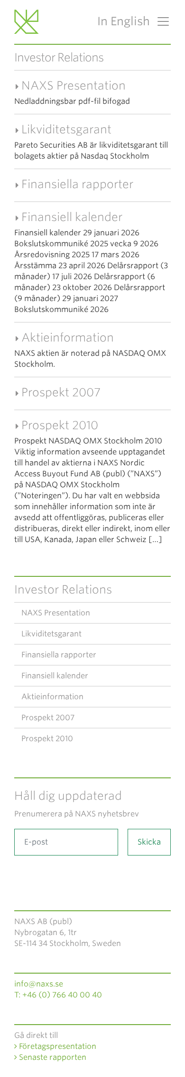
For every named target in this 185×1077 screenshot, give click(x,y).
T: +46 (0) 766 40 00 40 (58, 994)
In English (123, 21)
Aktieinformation (67, 337)
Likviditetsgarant (66, 129)
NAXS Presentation (73, 85)
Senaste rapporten (51, 1057)
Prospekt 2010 (59, 425)
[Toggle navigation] (160, 21)
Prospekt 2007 (61, 392)
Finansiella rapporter (77, 184)
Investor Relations (63, 589)
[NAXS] (28, 21)
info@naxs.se (38, 983)
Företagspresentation (56, 1046)
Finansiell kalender (71, 217)
